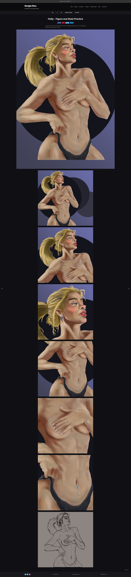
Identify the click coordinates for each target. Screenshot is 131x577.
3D (61, 12)
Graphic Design (94, 6)
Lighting (76, 6)
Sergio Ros (30, 6)
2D (57, 12)
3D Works (87, 6)
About (99, 6)
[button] (127, 570)
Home (71, 6)
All (53, 12)
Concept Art (81, 6)
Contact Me (104, 6)
